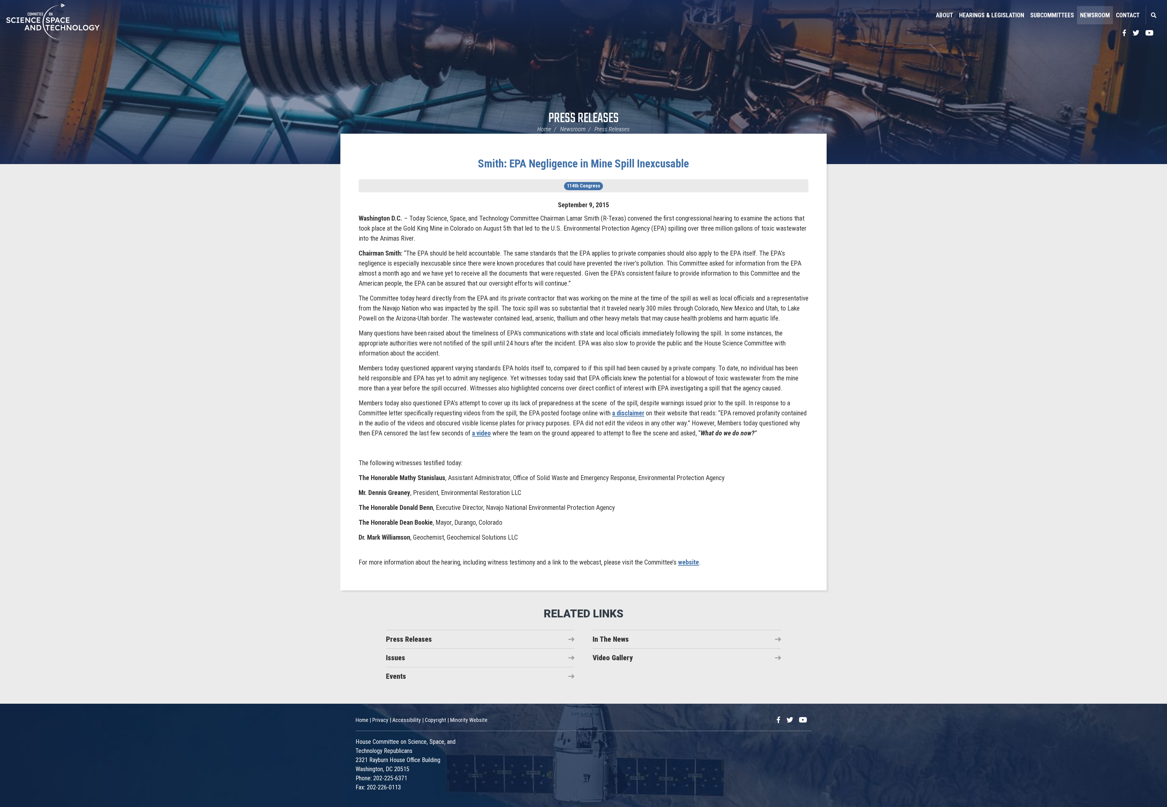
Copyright (435, 720)
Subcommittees (1052, 15)
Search (1153, 15)
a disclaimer (628, 413)
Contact (1128, 15)
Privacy (380, 720)
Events (396, 676)
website (688, 562)
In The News (611, 639)
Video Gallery (613, 658)
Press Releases (584, 118)
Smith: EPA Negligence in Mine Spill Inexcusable (583, 163)
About (944, 15)
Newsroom (1095, 15)
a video (481, 433)
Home (544, 129)
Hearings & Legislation (991, 15)
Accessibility (406, 720)
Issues (395, 658)
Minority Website (468, 720)
